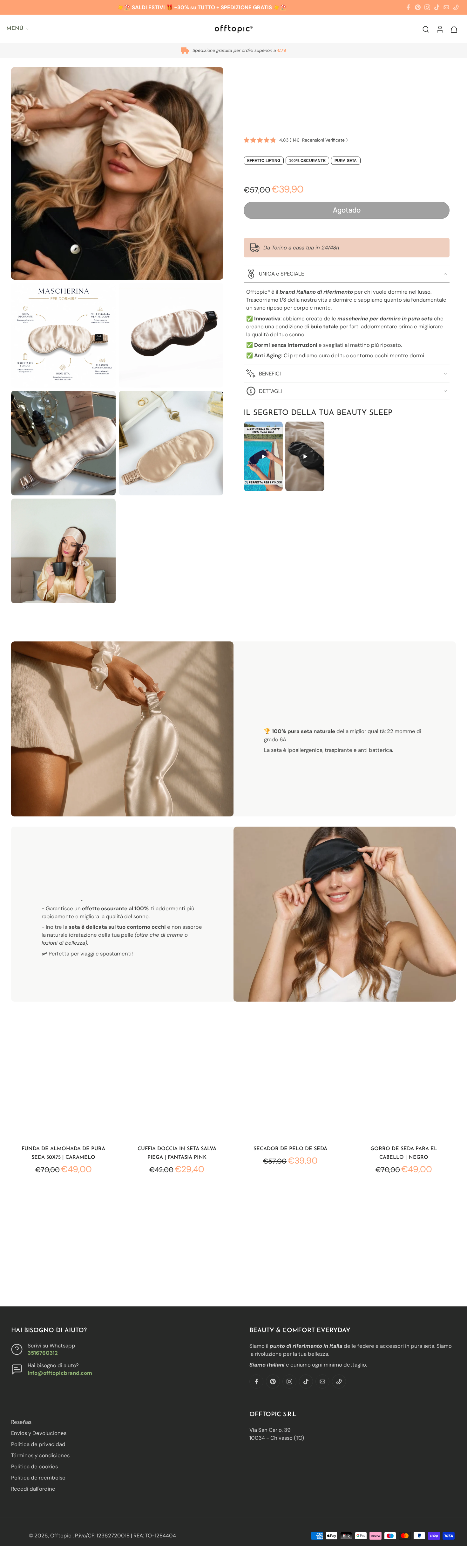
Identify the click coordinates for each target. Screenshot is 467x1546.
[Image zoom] (117, 173)
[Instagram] (427, 7)
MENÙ (14, 28)
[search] (426, 29)
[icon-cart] (454, 28)
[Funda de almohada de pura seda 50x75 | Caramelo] (63, 1085)
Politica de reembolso (38, 1477)
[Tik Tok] (437, 7)
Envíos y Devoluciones (38, 1433)
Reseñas (21, 1421)
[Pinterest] (418, 7)
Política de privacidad (38, 1444)
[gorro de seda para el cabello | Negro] (403, 1085)
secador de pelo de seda (290, 1148)
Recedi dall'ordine (33, 1489)
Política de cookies (34, 1466)
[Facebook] (408, 7)
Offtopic (61, 1535)
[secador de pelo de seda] (290, 1085)
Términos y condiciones (40, 1455)
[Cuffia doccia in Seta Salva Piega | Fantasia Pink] (177, 1085)
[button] (347, 210)
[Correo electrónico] (446, 7)
